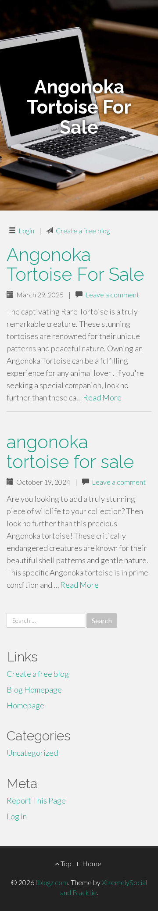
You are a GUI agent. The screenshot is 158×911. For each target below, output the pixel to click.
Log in (17, 816)
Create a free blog (83, 230)
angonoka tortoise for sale (70, 451)
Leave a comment (112, 294)
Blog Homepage (34, 689)
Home (91, 863)
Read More (102, 397)
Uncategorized (32, 752)
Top (65, 863)
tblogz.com (52, 882)
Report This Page (36, 800)
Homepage (25, 705)
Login (26, 230)
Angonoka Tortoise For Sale (75, 264)
